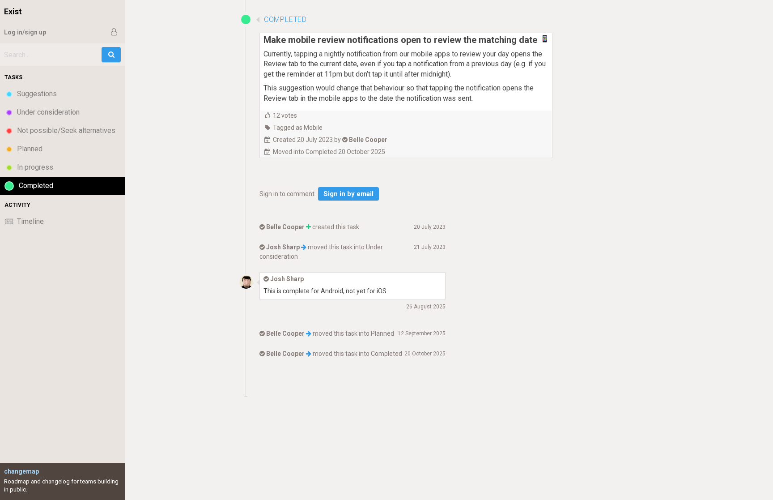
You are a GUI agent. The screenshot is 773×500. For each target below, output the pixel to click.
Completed (386, 353)
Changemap (21, 471)
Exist (13, 11)
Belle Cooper (368, 139)
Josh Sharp (283, 247)
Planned (382, 333)
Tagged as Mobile (298, 127)
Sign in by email (348, 194)
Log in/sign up (25, 32)
